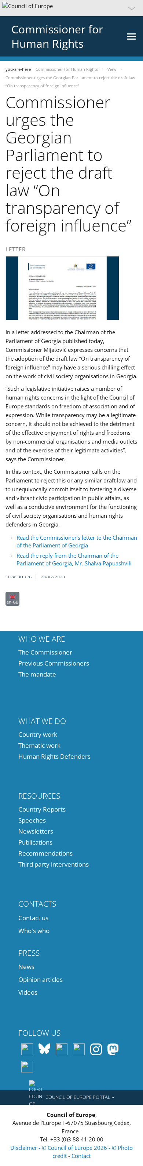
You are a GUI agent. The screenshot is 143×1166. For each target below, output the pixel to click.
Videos (27, 992)
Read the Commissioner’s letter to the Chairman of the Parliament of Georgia (76, 541)
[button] (71, 8)
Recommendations (45, 853)
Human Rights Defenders (54, 756)
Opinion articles (40, 979)
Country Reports (42, 809)
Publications (35, 842)
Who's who (34, 930)
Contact (81, 1155)
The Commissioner (45, 652)
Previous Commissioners (53, 663)
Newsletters (35, 831)
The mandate (37, 674)
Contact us (33, 918)
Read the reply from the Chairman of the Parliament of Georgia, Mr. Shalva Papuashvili (74, 559)
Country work (37, 734)
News (26, 966)
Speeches (32, 820)
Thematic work (39, 745)
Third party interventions (53, 864)
